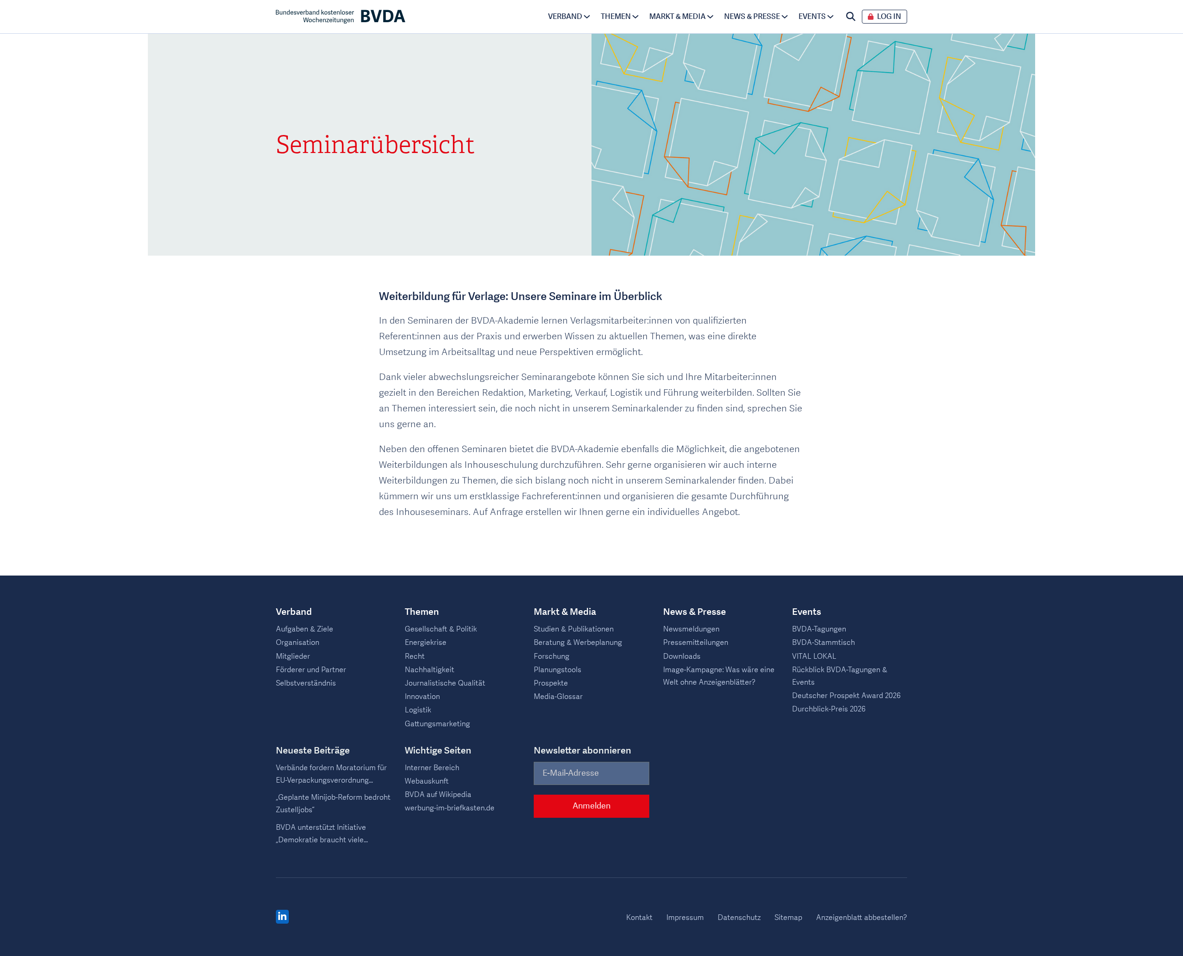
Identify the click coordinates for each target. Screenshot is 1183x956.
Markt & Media (677, 17)
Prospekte (551, 683)
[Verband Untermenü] (587, 17)
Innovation (422, 697)
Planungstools (557, 670)
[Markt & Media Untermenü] (710, 17)
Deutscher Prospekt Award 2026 (846, 696)
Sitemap (788, 918)
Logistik (418, 710)
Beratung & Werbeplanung (578, 642)
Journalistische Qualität (445, 683)
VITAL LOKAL (814, 656)
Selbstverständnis (306, 683)
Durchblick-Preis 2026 (829, 709)
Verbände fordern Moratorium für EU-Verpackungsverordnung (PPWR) (331, 775)
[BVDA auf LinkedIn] (282, 917)
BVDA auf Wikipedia (438, 795)
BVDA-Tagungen (819, 629)
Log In (889, 17)
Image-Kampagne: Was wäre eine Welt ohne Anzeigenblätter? (718, 676)
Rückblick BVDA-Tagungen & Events (839, 676)
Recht (415, 656)
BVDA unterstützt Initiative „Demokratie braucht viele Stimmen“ (321, 834)
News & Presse (752, 17)
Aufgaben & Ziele (304, 629)
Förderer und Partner (311, 670)
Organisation (297, 642)
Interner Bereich (432, 768)
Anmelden (591, 806)
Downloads (682, 656)
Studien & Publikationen (574, 629)
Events (812, 17)
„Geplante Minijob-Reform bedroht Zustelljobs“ (333, 803)
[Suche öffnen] (850, 16)
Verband (565, 17)
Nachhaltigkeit (429, 670)
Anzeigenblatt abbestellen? (861, 918)
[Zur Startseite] (340, 17)
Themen (616, 17)
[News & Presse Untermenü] (784, 17)
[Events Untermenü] (830, 17)
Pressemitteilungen (695, 642)
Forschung (551, 656)
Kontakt (639, 918)
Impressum (685, 918)
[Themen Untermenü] (635, 17)
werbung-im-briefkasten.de (449, 808)
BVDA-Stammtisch (823, 642)
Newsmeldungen (691, 629)
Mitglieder (293, 656)
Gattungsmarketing (437, 724)
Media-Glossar (558, 697)
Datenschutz (739, 918)
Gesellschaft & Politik (441, 629)
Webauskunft (427, 781)
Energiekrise (425, 642)
